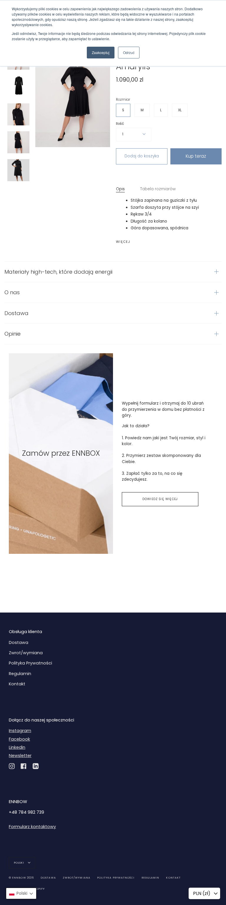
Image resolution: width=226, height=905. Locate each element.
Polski (19, 862)
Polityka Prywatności (30, 663)
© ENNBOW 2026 (21, 877)
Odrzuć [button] (128, 52)
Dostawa (16, 313)
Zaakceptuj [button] (100, 52)
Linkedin (17, 747)
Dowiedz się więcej (160, 499)
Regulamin (20, 674)
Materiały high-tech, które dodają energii (58, 271)
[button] (21, 893)
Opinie (12, 333)
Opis (120, 189)
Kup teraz (196, 156)
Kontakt (17, 684)
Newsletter (20, 755)
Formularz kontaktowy (32, 827)
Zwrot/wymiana (26, 653)
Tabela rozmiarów (158, 189)
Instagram (20, 731)
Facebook (19, 739)
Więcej (123, 242)
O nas (12, 292)
